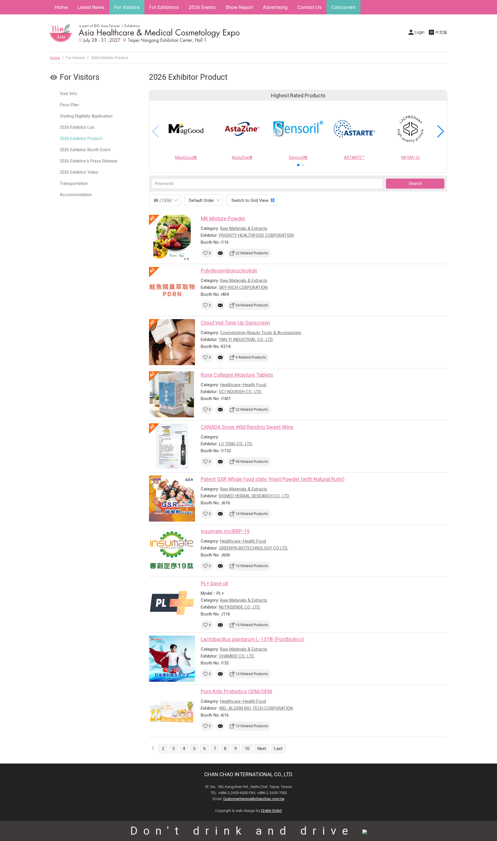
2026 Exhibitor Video (79, 172)
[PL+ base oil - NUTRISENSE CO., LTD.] (172, 603)
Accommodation (76, 194)
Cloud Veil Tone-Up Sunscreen (235, 323)
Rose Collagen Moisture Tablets (237, 375)
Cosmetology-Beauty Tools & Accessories (260, 332)
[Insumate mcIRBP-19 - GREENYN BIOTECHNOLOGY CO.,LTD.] (172, 551)
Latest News (90, 7)
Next (261, 748)
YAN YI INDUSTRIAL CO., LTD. (246, 339)
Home (61, 7)
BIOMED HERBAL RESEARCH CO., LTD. (254, 496)
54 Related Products (252, 305)
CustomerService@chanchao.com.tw (253, 799)
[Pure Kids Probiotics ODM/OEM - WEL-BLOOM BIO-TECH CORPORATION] (172, 711)
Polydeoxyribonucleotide (229, 271)
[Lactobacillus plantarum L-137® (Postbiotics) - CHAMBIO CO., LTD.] (172, 659)
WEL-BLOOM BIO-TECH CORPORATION (256, 708)
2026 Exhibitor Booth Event (85, 149)
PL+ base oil (214, 583)
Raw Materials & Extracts (243, 228)
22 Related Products (252, 253)
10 (247, 748)
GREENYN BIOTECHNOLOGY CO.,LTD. (253, 548)
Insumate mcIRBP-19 (225, 531)
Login (420, 32)
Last (278, 748)
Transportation (74, 183)
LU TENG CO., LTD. (236, 443)
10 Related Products (252, 514)
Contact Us (309, 7)
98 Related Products (252, 462)
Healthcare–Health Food (243, 384)
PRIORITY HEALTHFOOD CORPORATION (256, 235)
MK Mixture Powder (223, 218)
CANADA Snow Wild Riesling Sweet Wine (247, 427)
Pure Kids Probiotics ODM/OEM (236, 691)
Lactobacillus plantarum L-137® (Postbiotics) (252, 639)
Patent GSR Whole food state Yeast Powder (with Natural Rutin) (273, 479)
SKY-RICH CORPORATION (243, 287)
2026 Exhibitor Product (81, 138)
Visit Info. (69, 93)
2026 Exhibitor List (77, 127)
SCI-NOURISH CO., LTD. (240, 391)
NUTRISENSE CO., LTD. (239, 607)
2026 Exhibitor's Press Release (88, 161)
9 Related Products (251, 357)
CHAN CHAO (271, 810)
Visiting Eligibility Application (86, 116)
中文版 (441, 32)
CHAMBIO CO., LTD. (237, 656)
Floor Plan (69, 104)
